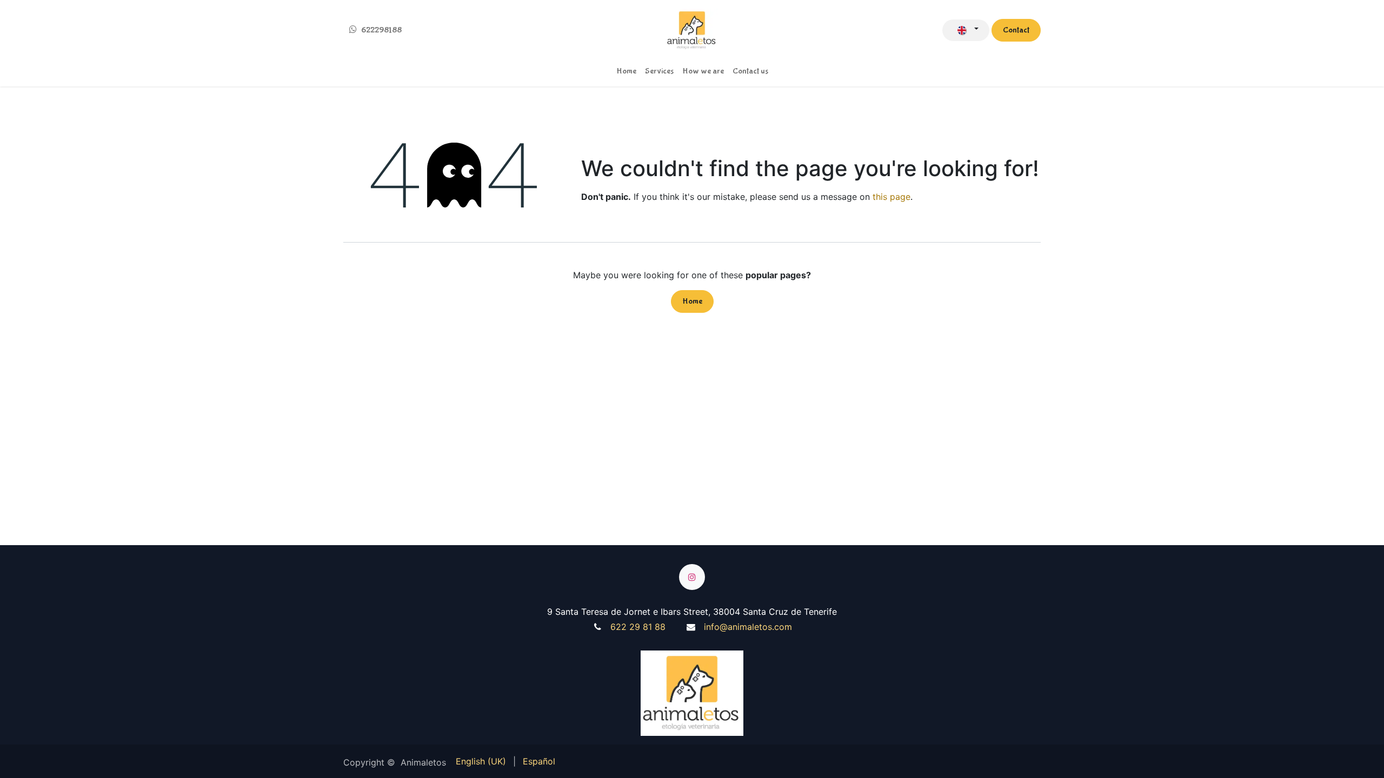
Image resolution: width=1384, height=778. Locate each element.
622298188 (381, 30)
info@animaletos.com (746, 626)
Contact (1016, 30)
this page (891, 196)
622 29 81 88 (637, 626)
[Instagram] (692, 577)
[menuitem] (626, 71)
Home (692, 301)
